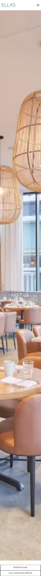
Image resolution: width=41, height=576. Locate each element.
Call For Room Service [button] (20, 573)
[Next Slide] (38, 288)
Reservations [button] (20, 567)
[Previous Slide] (3, 288)
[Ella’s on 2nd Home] (9, 5)
